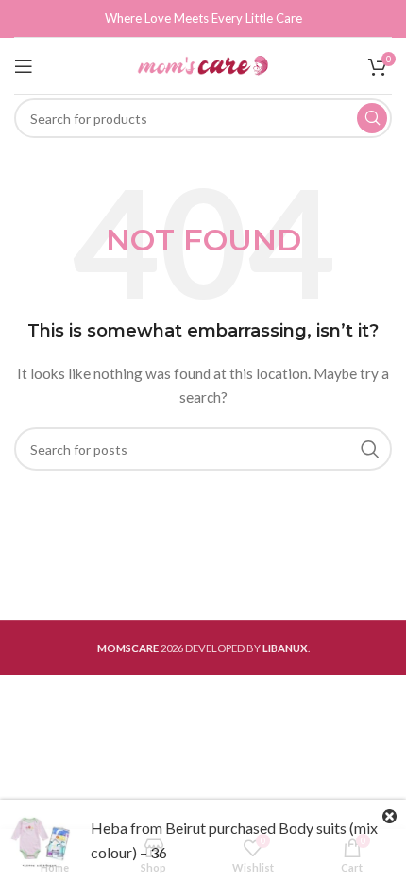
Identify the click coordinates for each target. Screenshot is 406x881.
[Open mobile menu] (23, 66)
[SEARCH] (372, 118)
